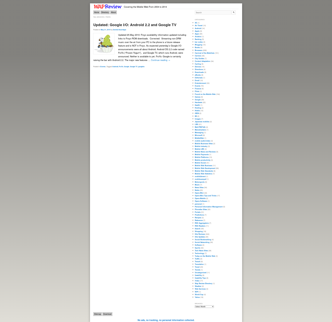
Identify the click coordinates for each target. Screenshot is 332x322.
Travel (197, 267)
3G (196, 22)
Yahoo (197, 297)
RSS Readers (200, 226)
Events (102, 66)
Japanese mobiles (202, 121)
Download (107, 314)
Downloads (199, 72)
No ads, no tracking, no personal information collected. (166, 320)
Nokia (197, 190)
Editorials (199, 77)
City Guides (199, 58)
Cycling (198, 64)
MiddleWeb (199, 138)
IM (196, 116)
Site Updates (200, 236)
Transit (197, 261)
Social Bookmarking (203, 239)
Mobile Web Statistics (203, 173)
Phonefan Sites (201, 209)
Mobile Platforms (202, 157)
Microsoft (198, 135)
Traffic (197, 258)
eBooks (198, 75)
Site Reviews (200, 234)
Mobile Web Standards (204, 171)
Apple (197, 31)
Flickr (197, 91)
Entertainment (200, 83)
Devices (198, 66)
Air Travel (198, 25)
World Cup (199, 294)
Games (197, 97)
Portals (197, 212)
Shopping (199, 231)
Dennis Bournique (119, 29)
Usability (198, 275)
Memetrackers (200, 129)
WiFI (196, 291)
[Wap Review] (108, 6)
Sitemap (97, 314)
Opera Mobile (200, 198)
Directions (199, 69)
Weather (198, 286)
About (113, 12)
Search (197, 228)
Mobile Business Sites (204, 143)
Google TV (133, 66)
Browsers (198, 50)
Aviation (198, 36)
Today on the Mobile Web (205, 256)
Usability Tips (200, 278)
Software (198, 245)
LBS (196, 124)
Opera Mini (199, 193)
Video (197, 280)
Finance (198, 88)
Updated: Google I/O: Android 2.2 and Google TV (134, 24)
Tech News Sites (201, 250)
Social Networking (202, 242)
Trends (197, 269)
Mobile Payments (202, 154)
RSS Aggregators (202, 223)
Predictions (199, 215)
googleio (141, 66)
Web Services (200, 289)
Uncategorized (200, 272)
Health (197, 105)
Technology (199, 253)
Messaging (199, 132)
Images (198, 119)
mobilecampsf (200, 179)
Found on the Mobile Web (205, 94)
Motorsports (200, 182)
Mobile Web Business (203, 165)
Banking (198, 39)
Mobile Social (200, 162)
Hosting (198, 108)
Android (115, 66)
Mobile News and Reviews (205, 151)
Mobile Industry (201, 146)
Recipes (198, 217)
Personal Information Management (209, 206)
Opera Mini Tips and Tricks (205, 195)
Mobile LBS (199, 149)
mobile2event (200, 176)
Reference (199, 220)
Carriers (198, 55)
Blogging (198, 44)
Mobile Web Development (205, 168)
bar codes (199, 42)
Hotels (197, 110)
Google (126, 66)
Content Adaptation (202, 61)
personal (198, 204)
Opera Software (201, 201)
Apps (197, 33)
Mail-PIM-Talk (200, 127)
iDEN (197, 113)
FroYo (121, 66)
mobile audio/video (202, 141)
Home (96, 12)
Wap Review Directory (203, 283)
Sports (197, 248)
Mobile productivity (202, 160)
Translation (199, 264)
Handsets (198, 102)
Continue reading (160, 60)
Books (197, 47)
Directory (105, 12)
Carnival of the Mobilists (204, 53)
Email (197, 80)
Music (197, 184)
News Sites (199, 187)
